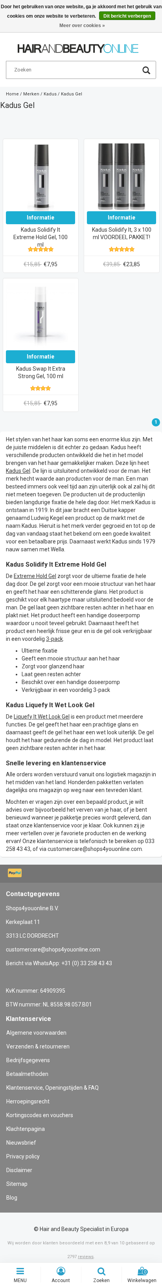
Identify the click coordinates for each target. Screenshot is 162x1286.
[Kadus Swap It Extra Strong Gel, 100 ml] (40, 315)
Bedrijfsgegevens (28, 1060)
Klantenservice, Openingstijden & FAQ (52, 1088)
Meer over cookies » (82, 25)
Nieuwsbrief (21, 1143)
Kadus (50, 94)
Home (12, 94)
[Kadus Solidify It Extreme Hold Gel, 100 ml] (40, 176)
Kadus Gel (71, 94)
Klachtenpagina (25, 1129)
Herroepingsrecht (28, 1101)
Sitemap (17, 1184)
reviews (86, 1256)
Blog (11, 1198)
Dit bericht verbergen (127, 16)
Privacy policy (23, 1156)
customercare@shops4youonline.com (95, 849)
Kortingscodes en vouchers (39, 1115)
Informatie (40, 217)
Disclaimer (19, 1170)
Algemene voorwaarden (36, 1033)
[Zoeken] (146, 71)
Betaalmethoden (27, 1074)
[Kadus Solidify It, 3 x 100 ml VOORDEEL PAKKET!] (121, 176)
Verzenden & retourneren (38, 1046)
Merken (31, 94)
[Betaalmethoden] (15, 874)
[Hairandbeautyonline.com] (78, 45)
